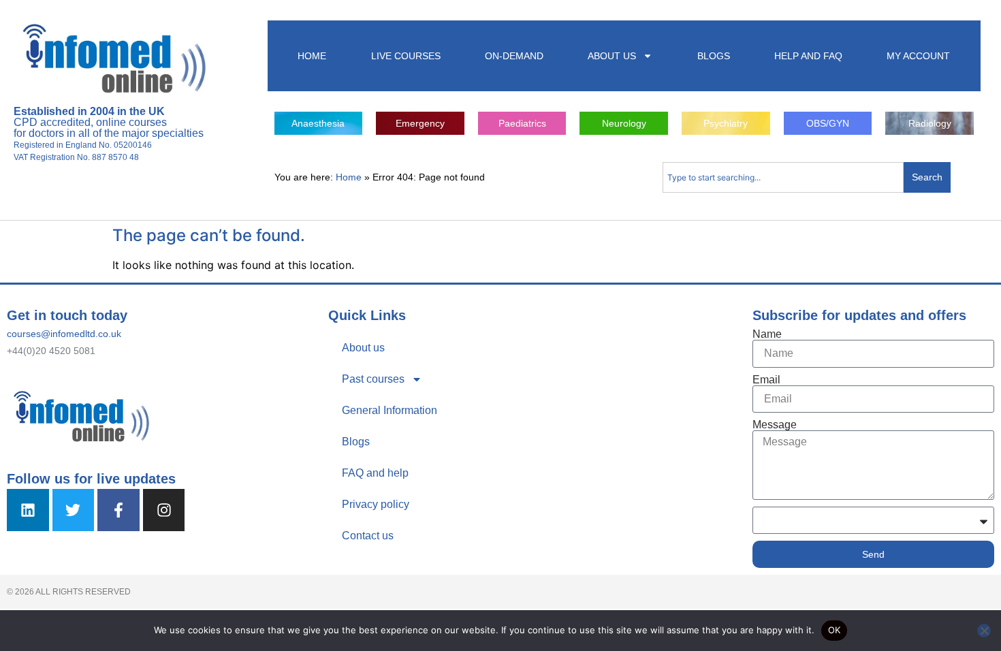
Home (312, 55)
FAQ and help (375, 473)
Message (774, 424)
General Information (389, 410)
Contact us (368, 535)
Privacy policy (375, 504)
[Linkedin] (28, 510)
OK (834, 629)
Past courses (373, 379)
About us (363, 347)
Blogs (713, 55)
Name (767, 334)
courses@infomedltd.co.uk (64, 333)
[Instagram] (164, 510)
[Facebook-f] (118, 510)
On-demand (514, 55)
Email (766, 380)
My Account (918, 55)
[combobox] (783, 177)
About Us (612, 55)
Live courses (406, 55)
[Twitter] (73, 510)
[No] (984, 630)
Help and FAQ (808, 55)
